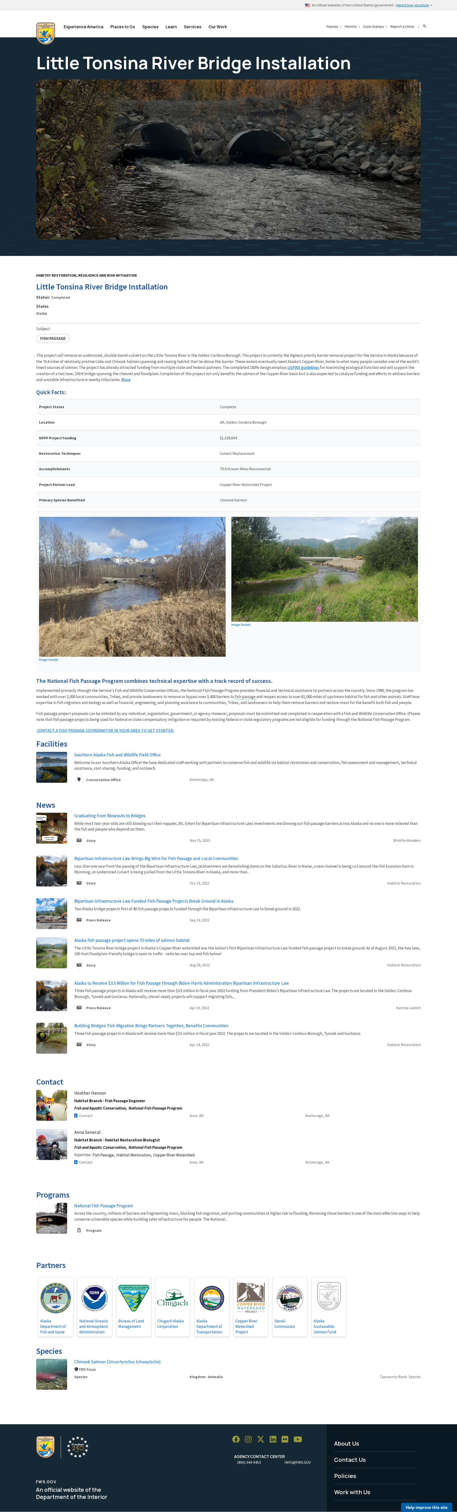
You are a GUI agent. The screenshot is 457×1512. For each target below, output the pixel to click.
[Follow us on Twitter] (262, 1439)
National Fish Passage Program (103, 1206)
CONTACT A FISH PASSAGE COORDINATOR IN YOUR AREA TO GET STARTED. (105, 730)
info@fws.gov (297, 1462)
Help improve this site (426, 1507)
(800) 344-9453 (249, 1462)
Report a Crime (402, 26)
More (125, 379)
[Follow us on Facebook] (237, 1439)
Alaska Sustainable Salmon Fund (324, 1326)
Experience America (83, 26)
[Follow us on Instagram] (250, 1439)
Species (150, 26)
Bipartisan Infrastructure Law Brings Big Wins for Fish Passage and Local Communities (156, 858)
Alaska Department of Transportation (209, 1326)
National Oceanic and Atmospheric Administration (93, 1326)
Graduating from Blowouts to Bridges (109, 815)
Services (192, 26)
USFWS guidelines (303, 367)
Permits (351, 26)
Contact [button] (86, 1115)
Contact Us (350, 1459)
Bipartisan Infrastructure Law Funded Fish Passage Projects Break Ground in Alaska (153, 901)
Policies (345, 1476)
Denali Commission (284, 1323)
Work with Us (352, 1492)
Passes (332, 26)
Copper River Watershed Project (246, 1326)
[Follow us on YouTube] (299, 1439)
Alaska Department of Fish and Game (53, 1326)
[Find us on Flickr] (287, 1439)
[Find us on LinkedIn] (275, 1439)
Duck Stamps (373, 26)
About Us (346, 1443)
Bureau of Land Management (131, 1323)
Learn (171, 26)
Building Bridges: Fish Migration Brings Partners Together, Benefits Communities (151, 1025)
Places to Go (122, 26)
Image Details (48, 659)
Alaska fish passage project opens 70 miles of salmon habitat (132, 940)
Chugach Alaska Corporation (170, 1323)
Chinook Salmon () (117, 1362)
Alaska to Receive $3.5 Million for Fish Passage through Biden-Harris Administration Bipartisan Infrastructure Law (181, 983)
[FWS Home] (45, 33)
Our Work (218, 26)
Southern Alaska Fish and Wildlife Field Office (117, 755)
